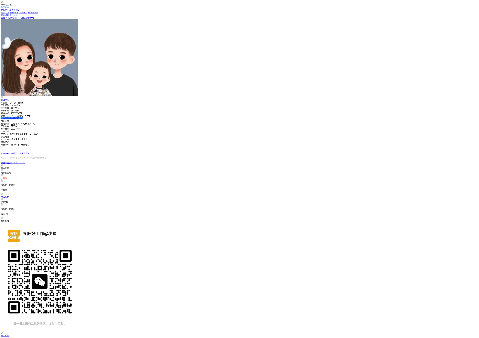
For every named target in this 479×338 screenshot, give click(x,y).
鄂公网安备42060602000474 (13, 163)
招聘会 (35, 12)
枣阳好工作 (20, 158)
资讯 (30, 12)
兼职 (16, 12)
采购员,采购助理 (27, 18)
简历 (21, 12)
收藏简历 (5, 100)
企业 (25, 12)
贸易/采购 (12, 18)
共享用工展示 (23, 153)
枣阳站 (4, 10)
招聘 (12, 12)
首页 (7, 12)
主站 (3, 12)
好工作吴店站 (13, 10)
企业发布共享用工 (9, 153)
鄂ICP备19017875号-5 (36, 158)
